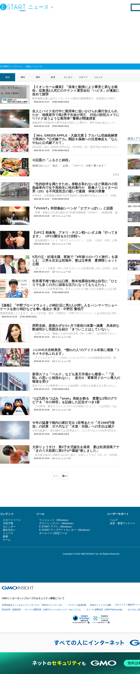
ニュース (37, 66)
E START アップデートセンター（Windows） (65, 529)
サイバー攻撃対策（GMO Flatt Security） (105, 609)
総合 (29, 66)
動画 (5, 536)
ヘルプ (114, 520)
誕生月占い (9, 529)
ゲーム (7, 539)
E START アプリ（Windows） (56, 526)
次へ (64, 475)
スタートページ (12, 520)
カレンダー (9, 526)
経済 (53, 77)
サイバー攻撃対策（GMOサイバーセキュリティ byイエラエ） (53, 609)
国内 (23, 77)
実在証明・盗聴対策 (11, 609)
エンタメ (68, 77)
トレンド (98, 77)
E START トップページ (11, 66)
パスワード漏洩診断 (76, 605)
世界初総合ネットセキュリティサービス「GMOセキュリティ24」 (33, 605)
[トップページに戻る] (13, 7)
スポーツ (83, 77)
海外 (38, 77)
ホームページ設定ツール (53, 533)
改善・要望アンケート (122, 523)
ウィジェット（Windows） (54, 520)
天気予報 (8, 523)
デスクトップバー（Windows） (57, 523)
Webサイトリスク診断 (100, 605)
